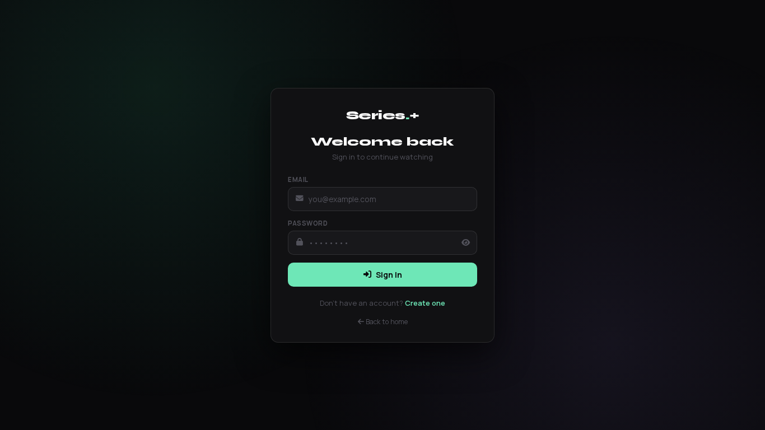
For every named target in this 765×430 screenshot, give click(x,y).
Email (298, 179)
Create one (425, 303)
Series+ (382, 115)
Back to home (386, 321)
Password (308, 223)
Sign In (389, 274)
